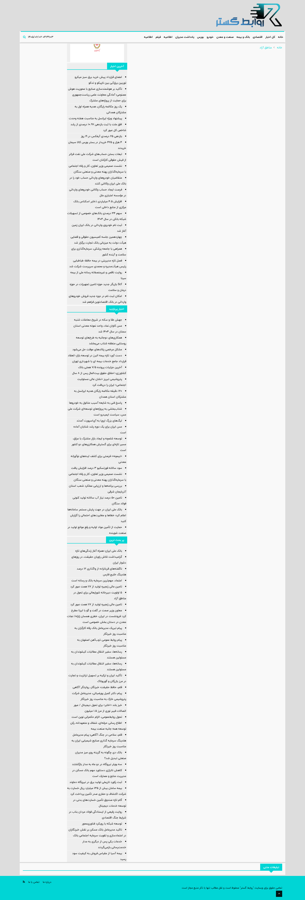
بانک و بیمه (243, 36)
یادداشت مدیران (184, 36)
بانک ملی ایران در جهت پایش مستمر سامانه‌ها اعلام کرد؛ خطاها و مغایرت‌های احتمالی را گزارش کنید (96, 515)
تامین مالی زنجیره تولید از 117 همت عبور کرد (96, 586)
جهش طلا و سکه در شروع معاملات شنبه (98, 319)
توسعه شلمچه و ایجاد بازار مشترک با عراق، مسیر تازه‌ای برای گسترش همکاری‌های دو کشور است (99, 444)
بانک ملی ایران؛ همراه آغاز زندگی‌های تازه (98, 550)
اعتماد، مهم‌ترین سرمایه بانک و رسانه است (96, 580)
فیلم (158, 36)
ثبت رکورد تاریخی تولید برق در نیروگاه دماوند (96, 782)
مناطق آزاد (266, 47)
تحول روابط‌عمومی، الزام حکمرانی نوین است (97, 716)
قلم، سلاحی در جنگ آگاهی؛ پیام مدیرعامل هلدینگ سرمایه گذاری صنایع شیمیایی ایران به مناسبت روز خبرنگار (99, 740)
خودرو (210, 36)
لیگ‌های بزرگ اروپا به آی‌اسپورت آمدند (99, 420)
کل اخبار (270, 36)
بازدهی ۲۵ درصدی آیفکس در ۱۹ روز (101, 136)
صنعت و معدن (225, 36)
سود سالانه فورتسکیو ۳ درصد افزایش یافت (96, 467)
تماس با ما (33, 882)
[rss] (24, 881)
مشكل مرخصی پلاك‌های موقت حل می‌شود (97, 349)
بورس (200, 36)
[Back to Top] (279, 894)
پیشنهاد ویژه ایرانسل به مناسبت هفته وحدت (95, 118)
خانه (280, 36)
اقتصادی (257, 36)
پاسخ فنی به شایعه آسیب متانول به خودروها (95, 402)
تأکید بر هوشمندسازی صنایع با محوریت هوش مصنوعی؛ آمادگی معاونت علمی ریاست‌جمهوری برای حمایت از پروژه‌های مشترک (97, 94)
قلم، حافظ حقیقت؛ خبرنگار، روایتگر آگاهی (97, 687)
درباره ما (47, 882)
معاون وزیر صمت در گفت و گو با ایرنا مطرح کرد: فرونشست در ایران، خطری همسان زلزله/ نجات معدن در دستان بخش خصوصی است (96, 616)
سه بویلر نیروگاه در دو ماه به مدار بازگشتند (97, 764)
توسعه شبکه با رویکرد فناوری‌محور (102, 823)
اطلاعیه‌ (168, 36)
